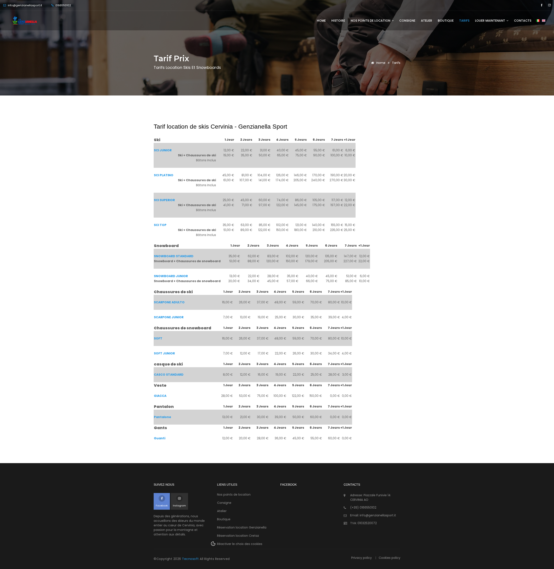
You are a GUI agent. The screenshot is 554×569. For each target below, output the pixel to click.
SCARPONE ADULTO (169, 302)
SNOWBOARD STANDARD (173, 256)
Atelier (426, 20)
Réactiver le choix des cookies (239, 544)
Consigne (407, 20)
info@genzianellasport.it (24, 5)
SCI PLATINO (163, 175)
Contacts (522, 20)
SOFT (158, 338)
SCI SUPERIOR (164, 200)
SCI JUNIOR (163, 150)
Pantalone (162, 417)
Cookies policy (389, 558)
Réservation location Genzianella (241, 527)
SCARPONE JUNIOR (169, 317)
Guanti (159, 438)
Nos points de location (371, 20)
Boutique (446, 20)
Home (321, 20)
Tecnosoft (191, 559)
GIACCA (160, 396)
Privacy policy (361, 558)
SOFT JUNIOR (164, 353)
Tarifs (464, 20)
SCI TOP (160, 225)
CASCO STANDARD (169, 374)
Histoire (338, 20)
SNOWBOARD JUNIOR (171, 276)
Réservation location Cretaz (238, 535)
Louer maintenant (490, 20)
